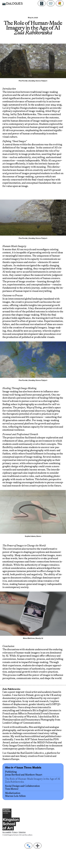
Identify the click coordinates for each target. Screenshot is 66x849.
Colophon (22, 832)
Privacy (15, 832)
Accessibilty (6, 832)
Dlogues (12, 4)
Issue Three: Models (29, 767)
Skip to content (13, 8)
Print (28, 845)
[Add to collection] (37, 845)
